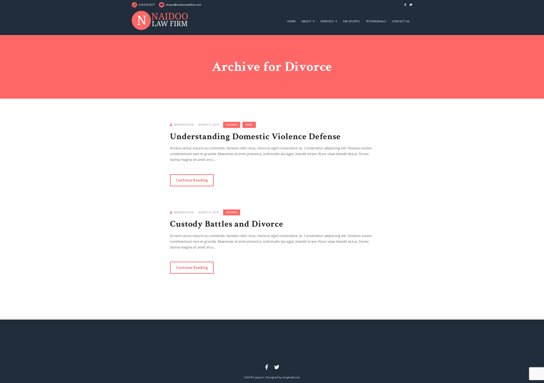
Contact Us (401, 21)
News (249, 124)
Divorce (231, 124)
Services (327, 21)
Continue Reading (192, 180)
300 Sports (351, 21)
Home (291, 21)
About (306, 21)
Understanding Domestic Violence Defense (255, 136)
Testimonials (376, 21)
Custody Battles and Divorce (226, 224)
